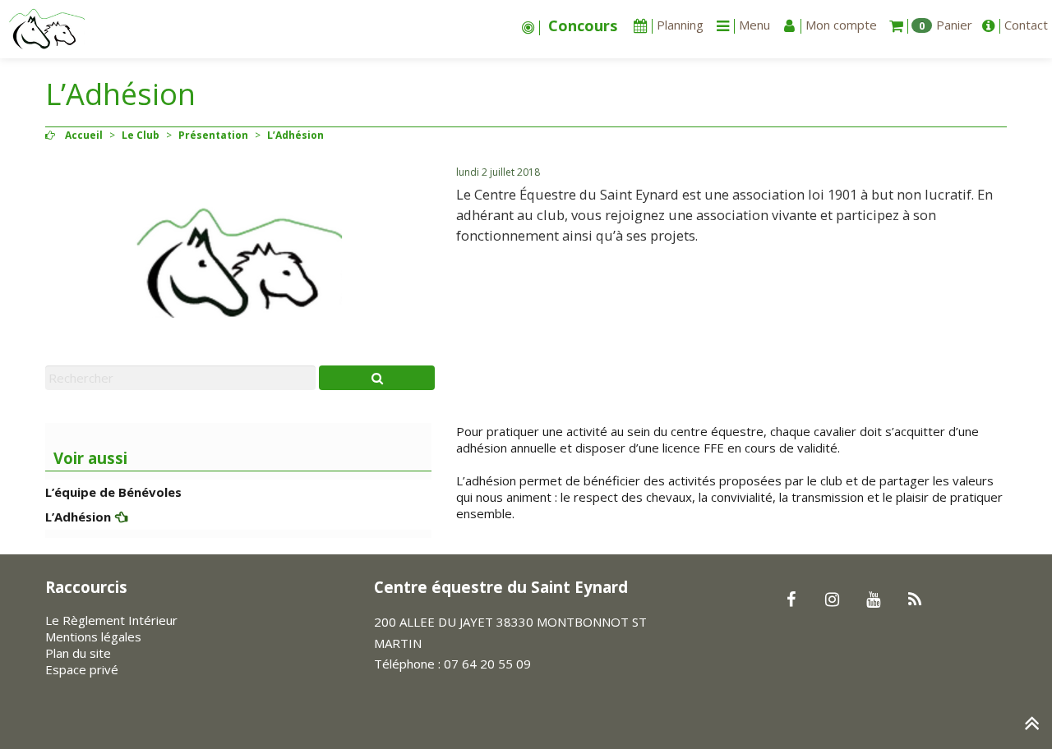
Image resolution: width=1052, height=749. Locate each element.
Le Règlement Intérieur (111, 620)
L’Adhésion (78, 516)
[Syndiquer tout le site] (914, 600)
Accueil (84, 135)
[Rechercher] (377, 377)
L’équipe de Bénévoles (113, 492)
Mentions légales (93, 636)
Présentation (213, 135)
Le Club (140, 135)
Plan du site (78, 653)
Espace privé (81, 669)
